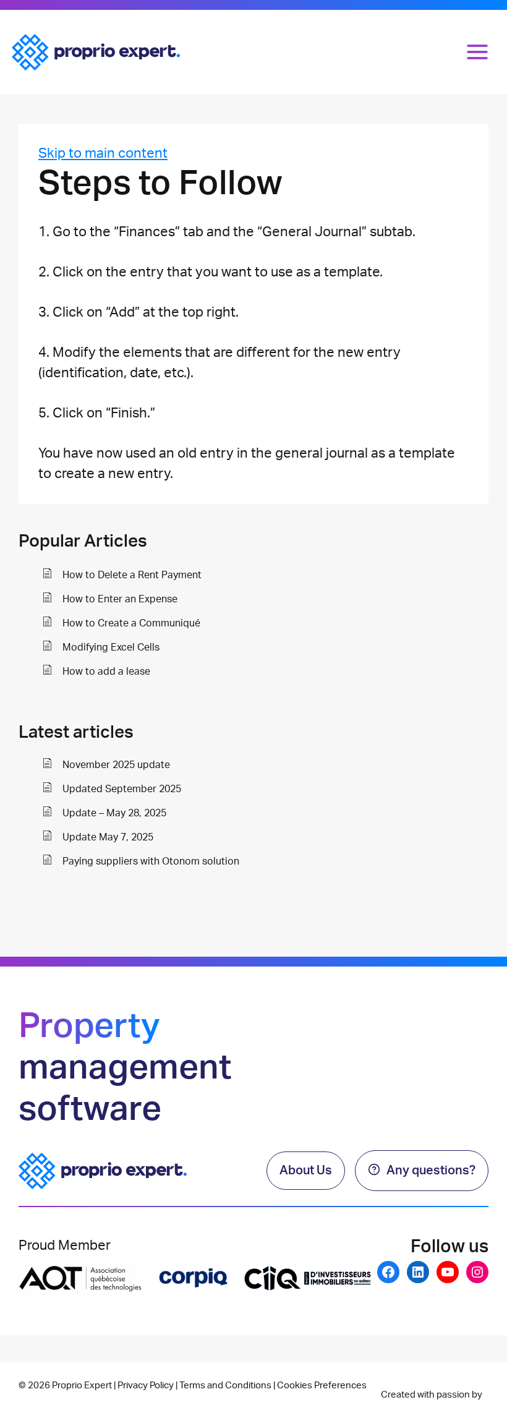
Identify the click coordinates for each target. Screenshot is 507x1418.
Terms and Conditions (225, 1385)
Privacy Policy (145, 1385)
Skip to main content (103, 153)
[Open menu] (477, 51)
